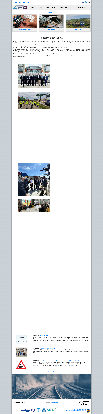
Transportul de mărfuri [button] (64, 7)
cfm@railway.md (55, 402)
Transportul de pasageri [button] (50, 7)
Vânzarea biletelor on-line (25, 29)
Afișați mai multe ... (51, 371)
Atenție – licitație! (44, 335)
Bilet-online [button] (39, 7)
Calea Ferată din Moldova (21, 2)
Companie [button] (31, 7)
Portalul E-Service (78, 29)
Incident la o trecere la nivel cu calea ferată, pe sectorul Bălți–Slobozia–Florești (59, 360)
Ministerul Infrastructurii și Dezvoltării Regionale (76, 410)
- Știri (51, 12)
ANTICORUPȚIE (51, 404)
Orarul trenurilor (51, 29)
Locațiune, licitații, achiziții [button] (79, 7)
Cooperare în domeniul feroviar (47, 348)
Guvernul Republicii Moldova (80, 409)
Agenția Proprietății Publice (80, 411)
